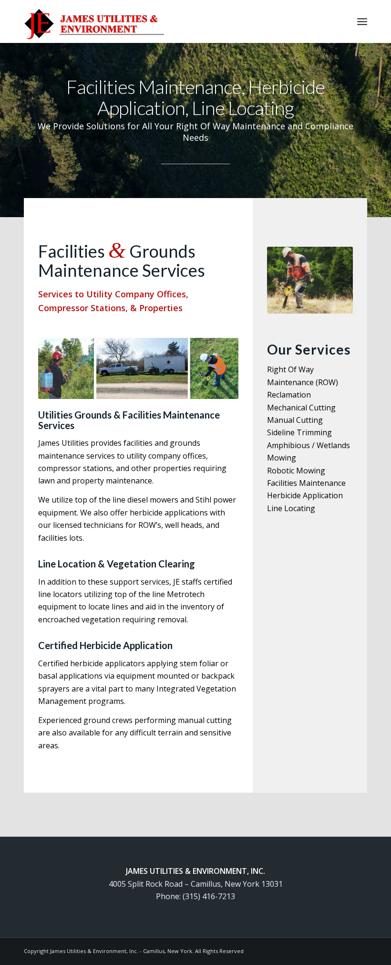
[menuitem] (362, 21)
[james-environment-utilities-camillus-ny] (94, 21)
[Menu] (362, 21)
